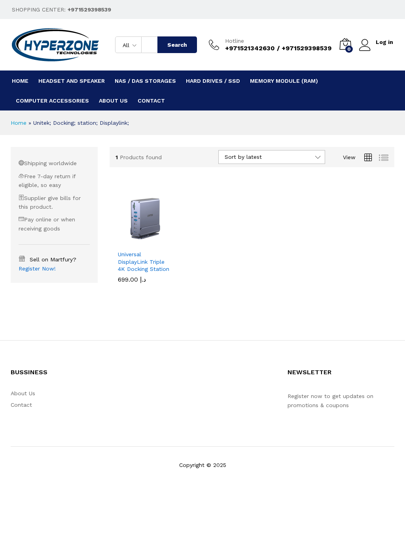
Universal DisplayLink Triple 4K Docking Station (143, 261)
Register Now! (37, 268)
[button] (136, 241)
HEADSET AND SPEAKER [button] (71, 81)
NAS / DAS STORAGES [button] (145, 81)
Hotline (234, 41)
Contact (151, 100)
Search (177, 45)
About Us (113, 100)
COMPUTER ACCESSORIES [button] (52, 100)
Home (20, 81)
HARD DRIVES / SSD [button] (213, 81)
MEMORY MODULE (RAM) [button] (284, 81)
